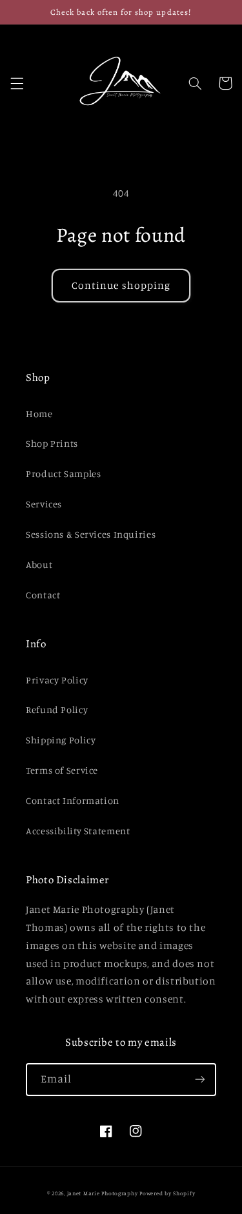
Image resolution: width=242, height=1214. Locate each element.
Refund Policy (57, 709)
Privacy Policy (57, 679)
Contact (43, 594)
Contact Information (72, 800)
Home (39, 413)
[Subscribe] (200, 1079)
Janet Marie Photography (102, 1193)
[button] (17, 83)
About (39, 564)
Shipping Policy (61, 739)
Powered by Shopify (167, 1193)
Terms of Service (62, 770)
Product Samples (63, 473)
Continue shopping (121, 285)
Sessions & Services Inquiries (91, 534)
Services (44, 503)
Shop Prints (52, 443)
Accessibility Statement (78, 830)
